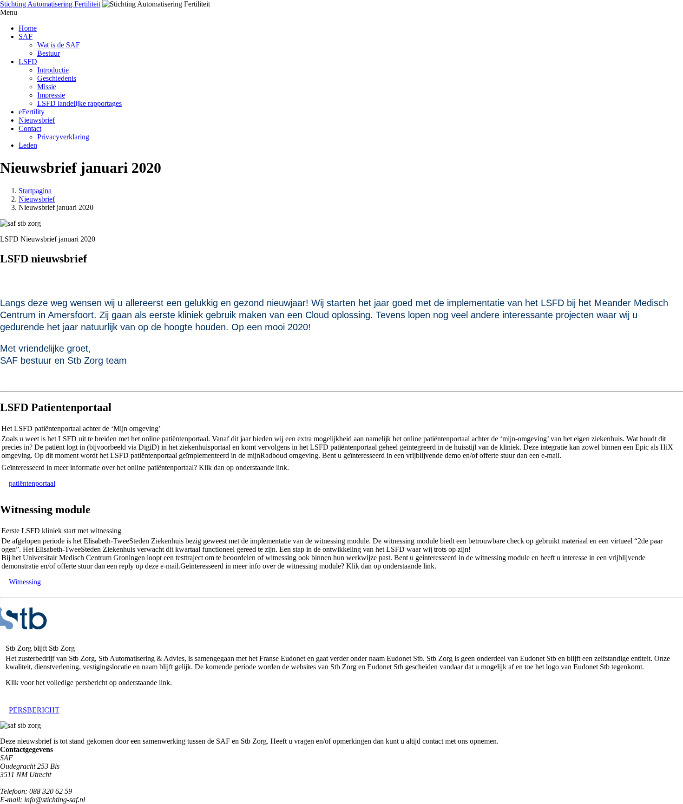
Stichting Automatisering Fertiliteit (50, 4)
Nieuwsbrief (37, 120)
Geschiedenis (56, 78)
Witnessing (26, 582)
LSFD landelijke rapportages (79, 103)
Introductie (53, 70)
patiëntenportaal (32, 483)
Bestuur (48, 53)
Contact (30, 128)
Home (28, 28)
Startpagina (35, 191)
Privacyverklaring (63, 137)
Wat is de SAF (58, 45)
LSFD (28, 61)
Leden (28, 145)
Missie (46, 87)
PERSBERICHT (34, 710)
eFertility (32, 112)
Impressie (51, 95)
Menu (8, 12)
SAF (26, 36)
